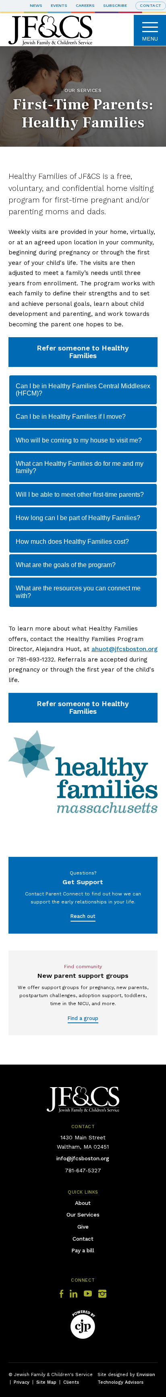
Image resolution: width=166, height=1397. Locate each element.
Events (59, 5)
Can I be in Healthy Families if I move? (71, 416)
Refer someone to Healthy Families (83, 352)
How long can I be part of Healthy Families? (78, 517)
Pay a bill (82, 1250)
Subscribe (115, 5)
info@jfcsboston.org (82, 1158)
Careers (85, 5)
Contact (83, 1238)
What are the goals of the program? (66, 564)
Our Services (83, 1214)
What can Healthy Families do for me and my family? (79, 467)
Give (83, 1226)
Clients (71, 1382)
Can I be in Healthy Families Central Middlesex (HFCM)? (83, 390)
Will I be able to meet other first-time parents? (80, 494)
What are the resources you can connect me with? (78, 592)
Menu (150, 38)
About (83, 1203)
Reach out (83, 916)
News (36, 5)
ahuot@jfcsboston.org (124, 649)
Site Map (46, 1382)
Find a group (83, 1018)
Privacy (21, 1382)
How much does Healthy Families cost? (72, 541)
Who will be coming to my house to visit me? (79, 440)
